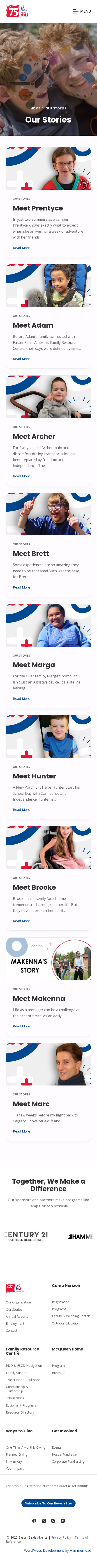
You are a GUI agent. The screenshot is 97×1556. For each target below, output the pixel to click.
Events (57, 1447)
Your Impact (15, 1468)
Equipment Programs (21, 1405)
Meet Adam (33, 325)
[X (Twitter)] (44, 1521)
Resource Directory (20, 1412)
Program (58, 1365)
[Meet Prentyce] (48, 168)
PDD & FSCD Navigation (24, 1365)
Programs (59, 1309)
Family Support (17, 1373)
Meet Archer (34, 436)
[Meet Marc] (48, 1064)
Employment (15, 1323)
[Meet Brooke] (48, 847)
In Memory (14, 1461)
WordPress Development (44, 1550)
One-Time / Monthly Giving (25, 1447)
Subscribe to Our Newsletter (48, 1503)
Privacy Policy (61, 1537)
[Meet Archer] (48, 397)
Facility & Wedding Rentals (71, 1316)
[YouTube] (63, 1521)
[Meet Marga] (48, 625)
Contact (11, 1330)
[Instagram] (53, 1521)
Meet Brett (31, 553)
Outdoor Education (66, 1323)
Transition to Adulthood (23, 1380)
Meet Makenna (39, 998)
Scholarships (15, 1398)
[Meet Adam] (48, 285)
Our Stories (21, 199)
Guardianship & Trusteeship (17, 1389)
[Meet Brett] (48, 514)
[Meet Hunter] (48, 736)
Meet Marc (31, 1104)
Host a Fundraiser (65, 1454)
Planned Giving (16, 1454)
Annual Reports (17, 1316)
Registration (60, 1302)
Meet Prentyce (38, 208)
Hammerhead (80, 1550)
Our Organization (18, 1302)
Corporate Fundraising (68, 1461)
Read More (21, 248)
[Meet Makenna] (48, 959)
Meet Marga (34, 665)
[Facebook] (34, 1521)
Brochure (58, 1373)
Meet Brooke (34, 887)
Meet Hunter (34, 776)
